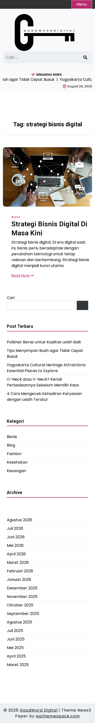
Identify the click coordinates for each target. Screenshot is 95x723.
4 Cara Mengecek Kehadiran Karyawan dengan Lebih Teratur (44, 396)
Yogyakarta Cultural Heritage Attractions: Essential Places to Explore (46, 368)
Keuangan (16, 471)
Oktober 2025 (20, 605)
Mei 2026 (15, 545)
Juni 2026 (16, 537)
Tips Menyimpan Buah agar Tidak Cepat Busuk (45, 353)
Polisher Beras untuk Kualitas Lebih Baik (44, 342)
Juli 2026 (15, 528)
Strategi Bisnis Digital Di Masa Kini (49, 228)
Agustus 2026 (19, 520)
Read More (20, 275)
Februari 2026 (20, 571)
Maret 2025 (18, 665)
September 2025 (23, 613)
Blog (11, 445)
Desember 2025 (22, 588)
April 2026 (16, 554)
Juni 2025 (16, 639)
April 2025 (16, 656)
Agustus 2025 (19, 622)
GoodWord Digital (38, 710)
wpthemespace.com (58, 716)
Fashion (14, 454)
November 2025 (22, 596)
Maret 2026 (18, 562)
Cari (11, 298)
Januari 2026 (19, 579)
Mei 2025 (15, 647)
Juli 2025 (15, 630)
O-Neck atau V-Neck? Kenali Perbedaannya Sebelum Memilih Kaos (43, 382)
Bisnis (15, 217)
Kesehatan (17, 462)
